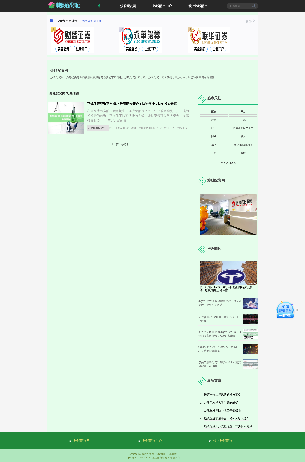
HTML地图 (171, 453)
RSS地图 (160, 453)
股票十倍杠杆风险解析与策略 (222, 394)
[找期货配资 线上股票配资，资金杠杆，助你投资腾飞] (250, 349)
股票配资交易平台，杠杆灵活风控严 (226, 418)
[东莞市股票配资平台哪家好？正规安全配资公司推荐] (250, 364)
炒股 (243, 152)
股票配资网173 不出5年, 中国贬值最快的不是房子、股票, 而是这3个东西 (226, 288)
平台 (243, 111)
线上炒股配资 (198, 6)
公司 (213, 152)
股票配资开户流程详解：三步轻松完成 (228, 426)
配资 (213, 111)
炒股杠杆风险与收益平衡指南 (222, 410)
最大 (243, 136)
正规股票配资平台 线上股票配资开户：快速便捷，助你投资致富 (132, 103)
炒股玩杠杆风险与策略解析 (221, 402)
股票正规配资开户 (243, 128)
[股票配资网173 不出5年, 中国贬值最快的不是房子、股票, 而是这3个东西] (228, 272)
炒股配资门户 (162, 6)
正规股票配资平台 (98, 128)
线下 (213, 144)
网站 (213, 136)
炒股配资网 (128, 6)
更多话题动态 (228, 163)
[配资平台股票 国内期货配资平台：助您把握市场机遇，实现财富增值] (250, 334)
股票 (213, 119)
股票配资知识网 (160, 457)
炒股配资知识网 (243, 144)
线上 (213, 128)
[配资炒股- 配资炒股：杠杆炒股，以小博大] (250, 319)
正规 (243, 119)
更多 (249, 21)
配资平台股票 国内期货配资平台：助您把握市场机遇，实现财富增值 (219, 333)
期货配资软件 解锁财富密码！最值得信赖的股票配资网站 (219, 302)
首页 (100, 6)
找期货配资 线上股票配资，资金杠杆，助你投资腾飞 (218, 348)
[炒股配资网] (64, 5)
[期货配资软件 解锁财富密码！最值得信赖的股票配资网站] (250, 303)
